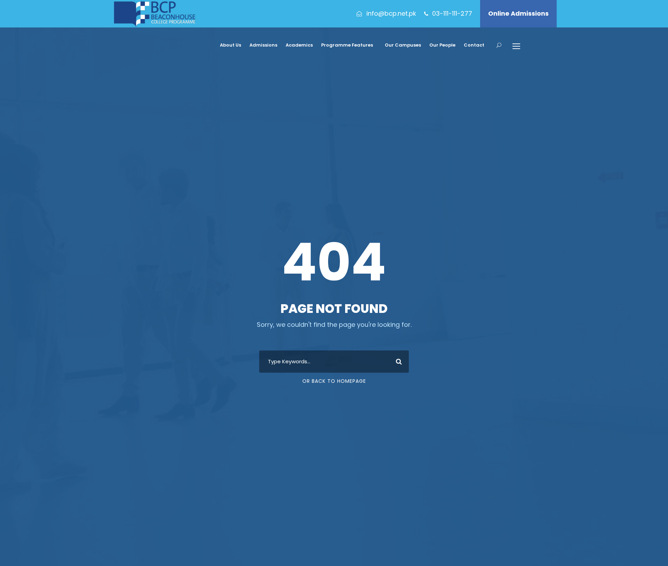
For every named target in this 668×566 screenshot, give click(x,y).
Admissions (263, 45)
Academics (299, 45)
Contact (474, 45)
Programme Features (347, 45)
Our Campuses (403, 45)
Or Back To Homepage (334, 381)
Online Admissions (518, 13)
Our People (442, 45)
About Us (230, 45)
